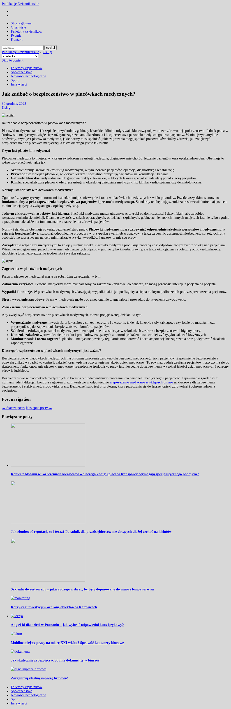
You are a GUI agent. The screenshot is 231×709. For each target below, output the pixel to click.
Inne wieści (19, 84)
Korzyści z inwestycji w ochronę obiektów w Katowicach (54, 607)
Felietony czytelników (26, 31)
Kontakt (16, 39)
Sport (14, 80)
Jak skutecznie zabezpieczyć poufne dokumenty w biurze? (55, 660)
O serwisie (18, 27)
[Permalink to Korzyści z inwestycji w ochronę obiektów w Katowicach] (20, 598)
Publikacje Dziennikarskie (20, 4)
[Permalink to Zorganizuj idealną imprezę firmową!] (28, 669)
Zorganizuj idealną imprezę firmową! (39, 678)
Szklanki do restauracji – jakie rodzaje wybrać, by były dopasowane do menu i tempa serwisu (82, 589)
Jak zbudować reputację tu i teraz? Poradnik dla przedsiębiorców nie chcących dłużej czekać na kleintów (91, 531)
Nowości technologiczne (28, 76)
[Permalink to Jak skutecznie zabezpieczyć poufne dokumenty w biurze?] (20, 651)
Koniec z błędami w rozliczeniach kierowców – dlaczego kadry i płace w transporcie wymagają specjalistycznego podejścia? (105, 474)
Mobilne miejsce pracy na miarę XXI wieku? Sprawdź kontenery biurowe (67, 643)
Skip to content (12, 60)
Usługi (47, 52)
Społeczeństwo (21, 72)
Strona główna (21, 23)
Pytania (16, 35)
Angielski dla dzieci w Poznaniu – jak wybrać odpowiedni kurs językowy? (67, 625)
